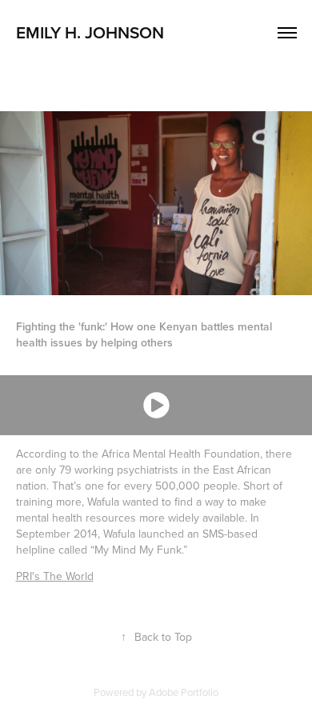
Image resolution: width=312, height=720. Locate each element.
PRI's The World (55, 576)
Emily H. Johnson (92, 32)
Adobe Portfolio (183, 692)
